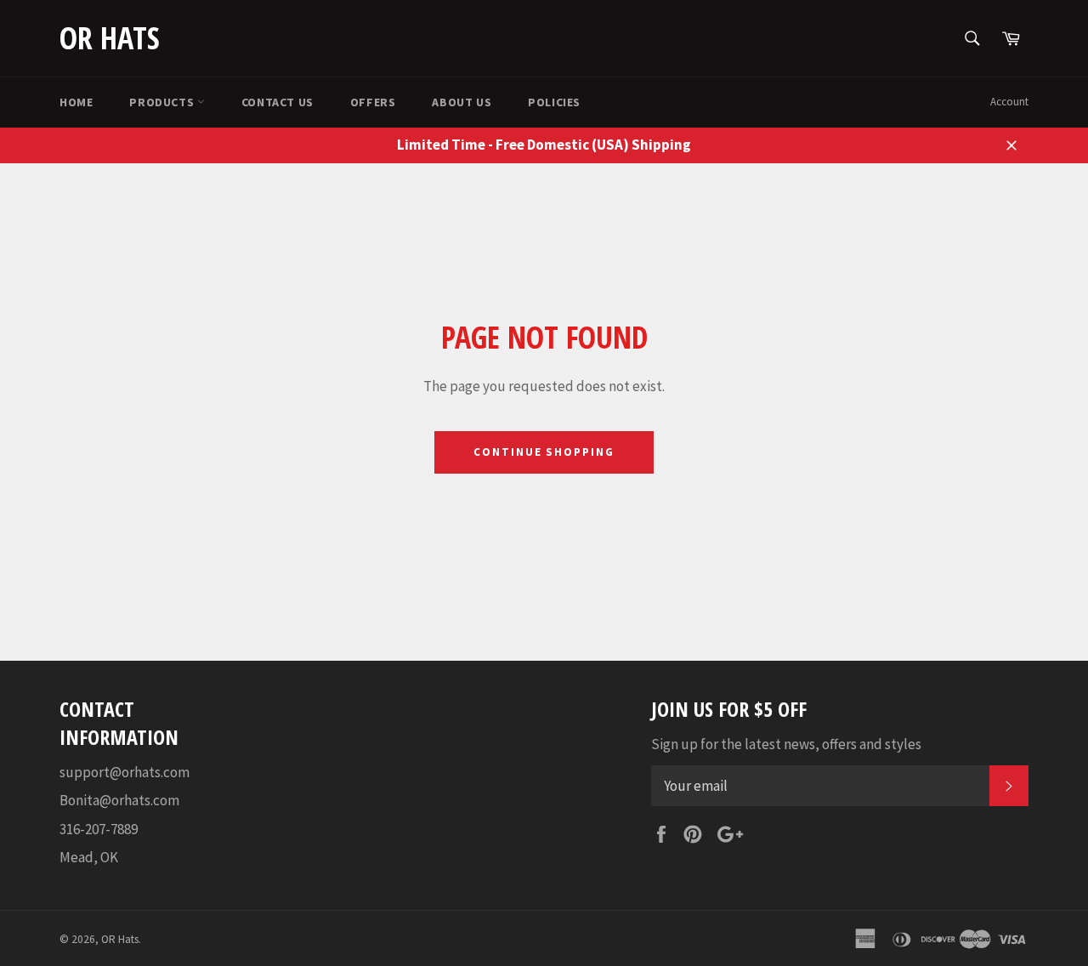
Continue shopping (544, 452)
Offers (373, 102)
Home (76, 102)
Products (162, 102)
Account (1009, 101)
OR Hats (110, 38)
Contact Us (277, 102)
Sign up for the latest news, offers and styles (786, 744)
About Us (461, 102)
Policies (554, 102)
